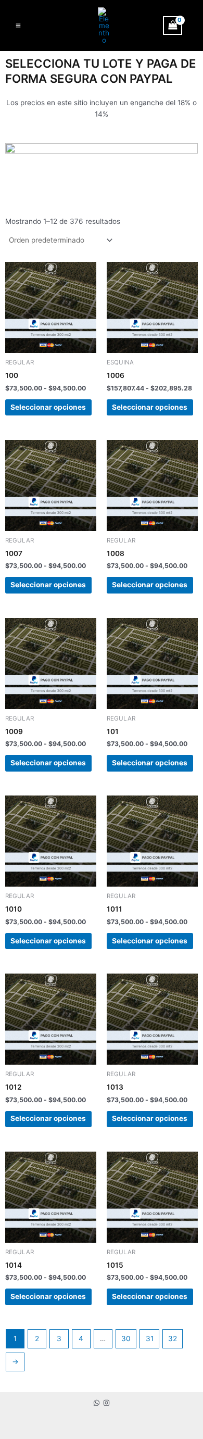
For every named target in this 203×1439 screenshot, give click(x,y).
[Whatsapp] (97, 1403)
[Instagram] (106, 1403)
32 (172, 1338)
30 (126, 1338)
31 (150, 1338)
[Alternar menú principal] (18, 25)
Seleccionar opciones (48, 407)
